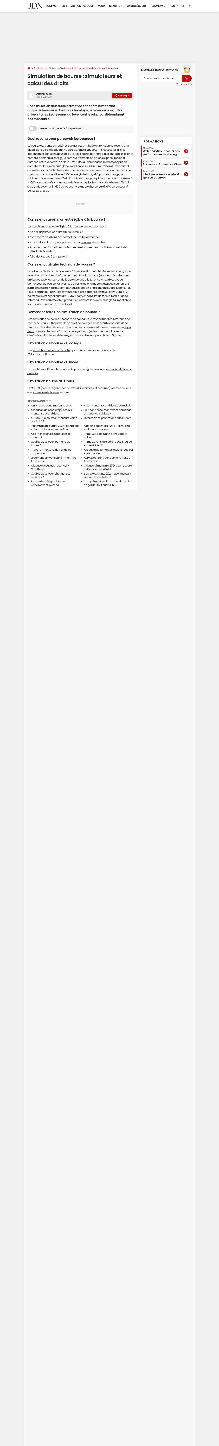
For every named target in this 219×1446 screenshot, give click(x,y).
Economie (158, 6)
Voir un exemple (184, 84)
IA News (51, 6)
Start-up (115, 6)
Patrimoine (40, 68)
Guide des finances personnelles (77, 68)
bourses (86, 242)
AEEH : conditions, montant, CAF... (51, 405)
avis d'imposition (100, 166)
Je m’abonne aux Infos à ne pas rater (60, 128)
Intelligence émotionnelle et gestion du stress (161, 174)
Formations (153, 141)
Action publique (82, 6)
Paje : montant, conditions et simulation (108, 405)
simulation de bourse (46, 392)
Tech (63, 6)
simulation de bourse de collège (53, 350)
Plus (172, 6)
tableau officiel (50, 300)
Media (102, 6)
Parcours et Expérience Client (162, 163)
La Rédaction (43, 93)
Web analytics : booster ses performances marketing (161, 151)
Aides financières (108, 68)
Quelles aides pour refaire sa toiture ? (107, 418)
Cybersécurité (137, 6)
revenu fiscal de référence (109, 319)
